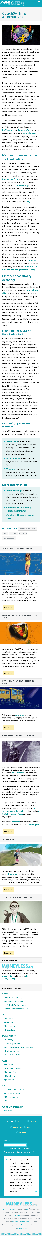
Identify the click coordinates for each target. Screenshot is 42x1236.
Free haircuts (10, 1026)
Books (5, 993)
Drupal (23, 1225)
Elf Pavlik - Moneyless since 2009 (17, 897)
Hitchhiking (10, 1030)
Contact (8, 1110)
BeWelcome (8, 130)
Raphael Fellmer (12, 1072)
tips (27, 1209)
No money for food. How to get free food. (20, 616)
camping (32, 260)
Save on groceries (12, 1043)
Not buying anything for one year (19, 1047)
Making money (11, 1097)
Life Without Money (13, 997)
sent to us (19, 715)
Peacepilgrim (33, 824)
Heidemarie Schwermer (15, 1068)
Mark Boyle (10, 1076)
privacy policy (22, 1228)
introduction (7, 976)
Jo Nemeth (9, 1079)
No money (9, 1152)
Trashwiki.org (21, 185)
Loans (7, 1101)
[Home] (12, 3)
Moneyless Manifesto (14, 1001)
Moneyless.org (8, 1209)
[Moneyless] (21, 1206)
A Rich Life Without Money (16, 1005)
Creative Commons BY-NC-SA (22, 1222)
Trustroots (11, 469)
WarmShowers (13, 458)
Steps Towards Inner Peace (16, 1009)
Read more (8, 607)
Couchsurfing (24, 130)
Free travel (13, 533)
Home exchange (14, 490)
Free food (9, 1022)
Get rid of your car (12, 1055)
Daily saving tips (12, 1051)
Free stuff (9, 1018)
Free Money (14, 1148)
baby (28, 201)
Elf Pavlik (9, 1064)
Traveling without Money (27, 528)
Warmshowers (29, 133)
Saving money (9, 1036)
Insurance (12, 874)
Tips (4, 1086)
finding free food (10, 179)
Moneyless (23, 533)
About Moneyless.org (13, 1107)
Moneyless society (9, 538)
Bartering (9, 1040)
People (5, 1061)
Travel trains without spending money (18, 682)
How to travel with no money (17, 548)
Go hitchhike (8, 839)
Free (4, 1015)
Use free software (12, 1093)
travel (5, 533)
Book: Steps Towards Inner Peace (18, 735)
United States (18, 773)
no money (16, 1215)
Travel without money (14, 1089)
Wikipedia (15, 822)
